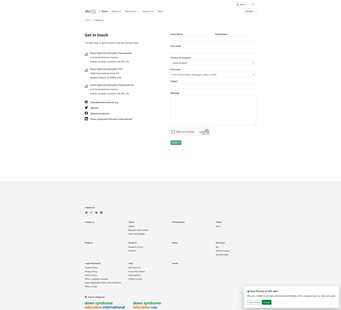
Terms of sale (91, 286)
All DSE (248, 11)
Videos (131, 226)
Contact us (89, 222)
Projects (132, 250)
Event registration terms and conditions (103, 282)
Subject (174, 81)
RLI (217, 247)
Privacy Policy (91, 271)
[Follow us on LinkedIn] (101, 212)
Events (175, 263)
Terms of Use (91, 275)
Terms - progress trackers (96, 279)
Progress (89, 242)
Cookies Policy (91, 267)
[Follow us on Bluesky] (96, 212)
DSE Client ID (134, 267)
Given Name (176, 34)
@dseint (95, 107)
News (160, 11)
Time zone (175, 69)
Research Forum (135, 247)
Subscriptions (134, 275)
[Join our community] (92, 212)
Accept (267, 302)
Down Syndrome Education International (111, 119)
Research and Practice (138, 230)
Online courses (223, 250)
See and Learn (222, 254)
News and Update (136, 233)
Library (131, 222)
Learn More (254, 302)
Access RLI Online (136, 271)
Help (130, 263)
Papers (219, 222)
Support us (147, 11)
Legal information (93, 263)
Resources (130, 11)
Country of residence (180, 57)
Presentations (178, 222)
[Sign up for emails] (87, 212)
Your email (175, 46)
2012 (218, 226)
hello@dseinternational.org (104, 102)
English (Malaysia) (96, 297)
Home (104, 11)
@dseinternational (100, 113)
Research (116, 11)
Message (174, 93)
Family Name (221, 34)
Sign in (242, 4)
